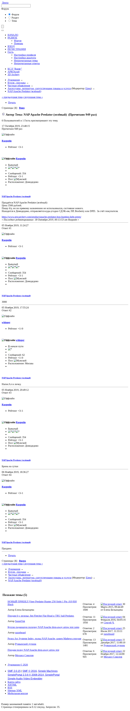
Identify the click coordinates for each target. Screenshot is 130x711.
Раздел (15, 17)
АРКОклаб (14, 71)
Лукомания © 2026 (18, 664)
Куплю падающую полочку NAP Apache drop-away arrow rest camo (43, 627)
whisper (6, 322)
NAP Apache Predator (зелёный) (16, 196)
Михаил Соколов (24, 655)
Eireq (88, 88)
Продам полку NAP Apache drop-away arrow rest (33, 650)
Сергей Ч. (109, 622)
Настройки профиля (25, 55)
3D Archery (14, 74)
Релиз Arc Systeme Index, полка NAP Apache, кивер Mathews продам (44, 638)
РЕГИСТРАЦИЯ (17, 49)
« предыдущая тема (12, 97)
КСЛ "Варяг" (15, 68)
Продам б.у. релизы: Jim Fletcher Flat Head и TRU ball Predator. (41, 615)
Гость (10, 52)
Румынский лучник (25, 644)
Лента (5, 2)
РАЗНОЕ (12, 37)
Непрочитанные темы (26, 60)
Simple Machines (48, 671)
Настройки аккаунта (25, 57)
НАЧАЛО (13, 35)
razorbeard (20, 632)
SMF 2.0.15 (14, 671)
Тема (14, 20)
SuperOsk (20, 621)
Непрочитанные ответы (27, 63)
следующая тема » (33, 97)
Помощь (18, 43)
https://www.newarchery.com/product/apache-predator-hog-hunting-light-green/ (41, 216)
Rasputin (7, 140)
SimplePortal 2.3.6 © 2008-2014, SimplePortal (34, 674)
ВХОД (11, 46)
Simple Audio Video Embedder (25, 678)
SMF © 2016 (30, 671)
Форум (15, 14)
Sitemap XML (15, 690)
